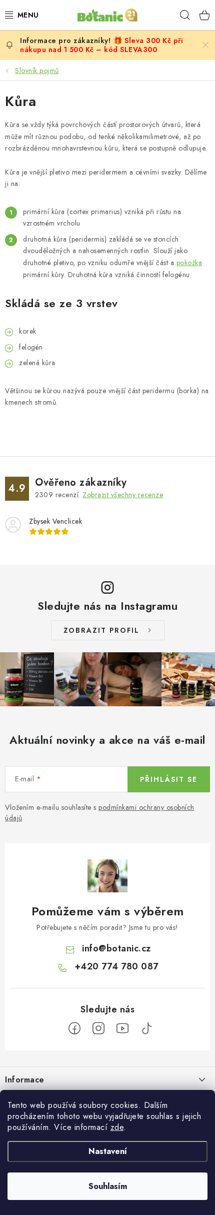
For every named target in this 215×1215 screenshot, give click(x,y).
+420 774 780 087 (116, 966)
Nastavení (107, 1151)
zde (117, 1127)
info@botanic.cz (116, 948)
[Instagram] (98, 1028)
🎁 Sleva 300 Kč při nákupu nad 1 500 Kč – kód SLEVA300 (101, 45)
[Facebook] (74, 1028)
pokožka (189, 263)
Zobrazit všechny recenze (122, 495)
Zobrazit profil (102, 630)
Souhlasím (107, 1186)
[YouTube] (122, 1028)
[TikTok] (146, 1028)
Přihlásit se (169, 779)
